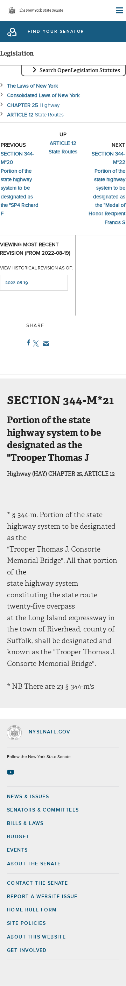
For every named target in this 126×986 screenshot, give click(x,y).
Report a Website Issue (42, 896)
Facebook (27, 343)
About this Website (36, 937)
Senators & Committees (43, 810)
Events (17, 850)
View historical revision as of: (36, 268)
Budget (18, 836)
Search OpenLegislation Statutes (80, 70)
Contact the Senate (37, 883)
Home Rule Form (32, 910)
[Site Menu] (119, 10)
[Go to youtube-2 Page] (11, 772)
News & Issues (28, 796)
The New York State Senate (41, 11)
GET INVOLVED (27, 950)
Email (44, 344)
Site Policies (26, 923)
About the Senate (34, 863)
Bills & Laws (25, 823)
